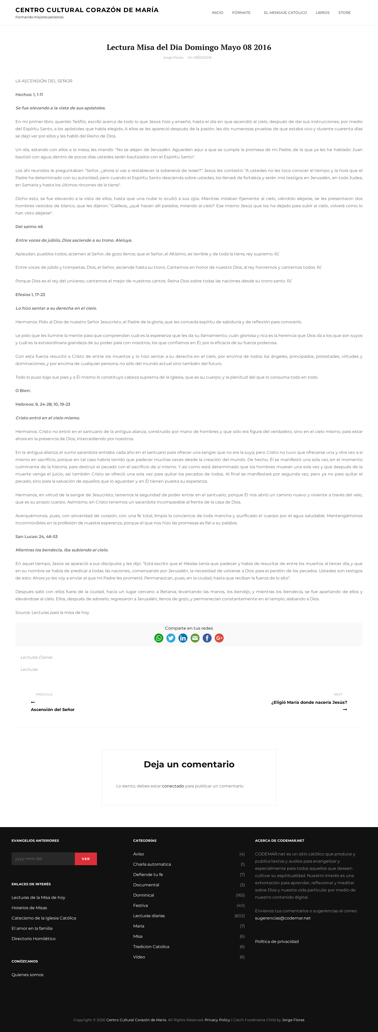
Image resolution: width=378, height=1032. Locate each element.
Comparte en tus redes (189, 628)
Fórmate (241, 12)
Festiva (140, 905)
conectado (173, 786)
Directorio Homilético (34, 938)
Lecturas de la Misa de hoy (38, 897)
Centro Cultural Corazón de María (87, 10)
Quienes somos (27, 974)
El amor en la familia (32, 928)
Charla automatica (152, 864)
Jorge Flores (173, 57)
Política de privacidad (277, 941)
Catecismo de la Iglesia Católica (44, 918)
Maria (138, 926)
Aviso (138, 854)
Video (139, 957)
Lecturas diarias (36, 657)
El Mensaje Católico (285, 12)
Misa (137, 936)
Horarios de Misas (29, 907)
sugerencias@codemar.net (283, 918)
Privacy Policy (217, 1020)
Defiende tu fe (148, 874)
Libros (323, 12)
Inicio (217, 12)
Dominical (143, 895)
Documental (146, 884)
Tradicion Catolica (151, 946)
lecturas (29, 669)
